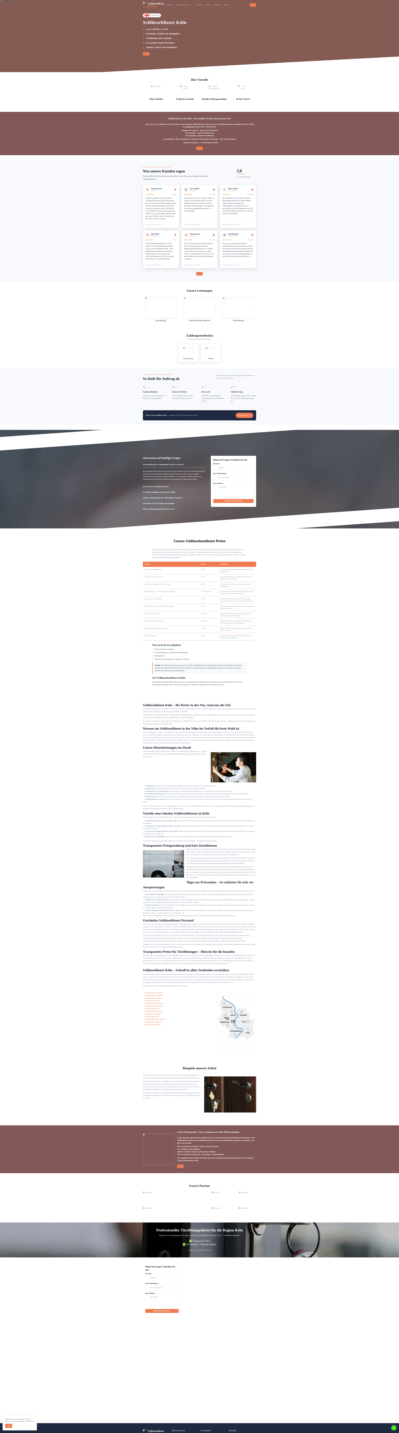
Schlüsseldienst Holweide (154, 1006)
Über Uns (227, 5)
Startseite (169, 5)
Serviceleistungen (184, 5)
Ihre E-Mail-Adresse (219, 473)
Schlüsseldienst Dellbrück (154, 998)
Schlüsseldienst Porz (152, 1017)
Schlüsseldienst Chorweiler (154, 995)
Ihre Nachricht (218, 483)
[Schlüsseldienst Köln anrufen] (253, 5)
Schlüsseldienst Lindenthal (154, 1011)
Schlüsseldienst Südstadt (154, 1022)
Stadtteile (199, 5)
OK (8, 1426)
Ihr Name (216, 463)
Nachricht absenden (233, 501)
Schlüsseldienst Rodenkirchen (155, 1019)
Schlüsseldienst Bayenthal (154, 993)
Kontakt (217, 5)
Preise (209, 5)
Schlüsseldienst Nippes (153, 1014)
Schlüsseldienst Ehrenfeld (154, 1003)
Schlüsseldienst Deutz (153, 1001)
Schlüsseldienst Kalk (152, 1009)
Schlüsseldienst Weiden (153, 1025)
